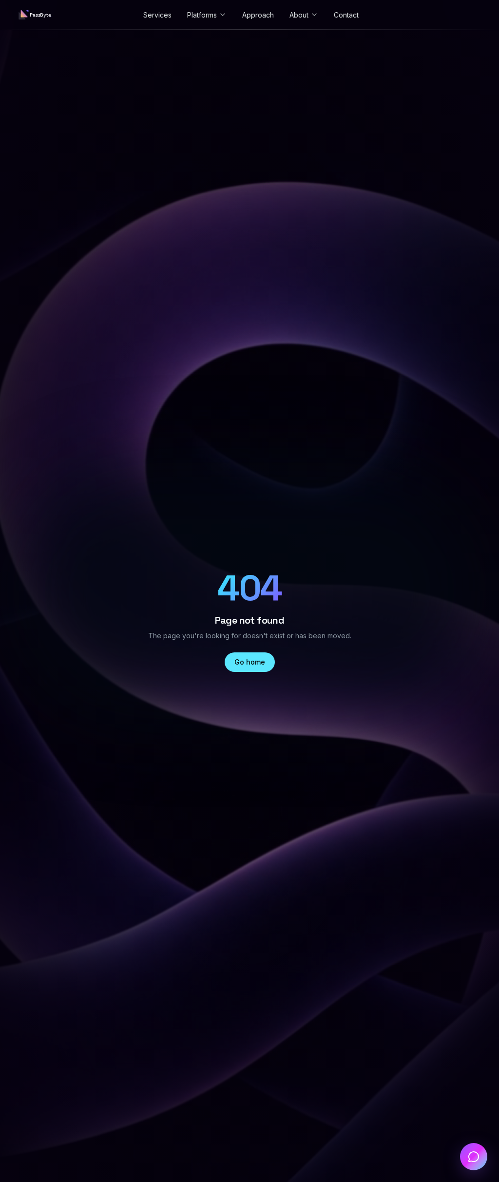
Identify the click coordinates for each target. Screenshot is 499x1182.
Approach (258, 15)
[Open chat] (473, 1156)
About (298, 15)
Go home (249, 662)
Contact (346, 15)
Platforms (202, 15)
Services (157, 15)
